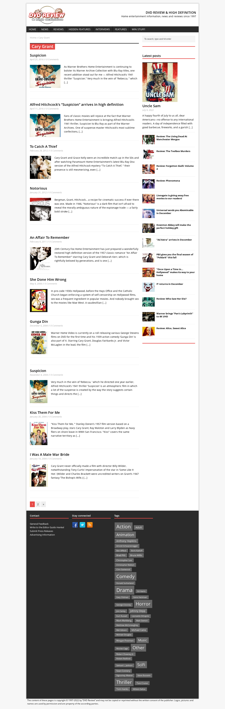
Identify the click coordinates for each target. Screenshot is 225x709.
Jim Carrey (121, 611)
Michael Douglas (123, 634)
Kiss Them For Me (45, 412)
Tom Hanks (122, 689)
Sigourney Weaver (124, 675)
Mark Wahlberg (123, 620)
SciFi (141, 664)
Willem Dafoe (139, 689)
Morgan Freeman (124, 640)
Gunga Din (39, 321)
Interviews (103, 29)
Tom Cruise (142, 683)
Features (121, 29)
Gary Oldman (122, 597)
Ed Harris (141, 591)
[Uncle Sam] (160, 100)
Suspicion (38, 55)
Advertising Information (42, 534)
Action (123, 526)
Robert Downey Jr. (125, 654)
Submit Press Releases (41, 531)
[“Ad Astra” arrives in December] (148, 245)
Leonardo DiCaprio (140, 616)
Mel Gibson (121, 630)
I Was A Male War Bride (49, 454)
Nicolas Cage (122, 648)
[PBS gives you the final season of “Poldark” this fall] (148, 260)
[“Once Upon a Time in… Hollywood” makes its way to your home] (148, 275)
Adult (139, 527)
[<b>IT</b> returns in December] (148, 290)
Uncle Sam (151, 105)
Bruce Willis (136, 555)
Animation (125, 534)
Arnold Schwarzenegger (127, 546)
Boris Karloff (136, 550)
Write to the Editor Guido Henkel (47, 527)
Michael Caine (138, 630)
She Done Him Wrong (48, 279)
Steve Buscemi (143, 675)
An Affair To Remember (49, 237)
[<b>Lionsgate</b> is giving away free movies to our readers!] (148, 201)
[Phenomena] (148, 186)
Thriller (124, 682)
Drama (124, 590)
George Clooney (123, 604)
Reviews (58, 29)
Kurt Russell (121, 616)
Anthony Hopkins (126, 541)
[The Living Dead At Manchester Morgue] (148, 142)
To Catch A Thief (43, 146)
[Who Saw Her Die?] (148, 304)
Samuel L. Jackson (124, 665)
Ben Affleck (121, 550)
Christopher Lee (124, 560)
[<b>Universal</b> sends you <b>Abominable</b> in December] (148, 216)
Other (138, 647)
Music (142, 640)
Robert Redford (123, 658)
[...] (66, 82)
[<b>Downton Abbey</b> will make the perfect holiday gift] (148, 230)
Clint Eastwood (123, 569)
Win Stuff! (138, 29)
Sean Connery (123, 670)
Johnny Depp (137, 611)
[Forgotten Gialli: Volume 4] (148, 171)
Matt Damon (142, 620)
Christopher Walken (125, 565)
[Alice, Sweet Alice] (148, 334)
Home (32, 29)
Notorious (38, 188)
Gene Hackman (140, 597)
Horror (143, 604)
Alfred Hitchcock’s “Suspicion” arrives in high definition (77, 104)
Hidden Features (80, 29)
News (44, 29)
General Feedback (39, 523)
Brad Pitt (121, 555)
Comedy (125, 576)
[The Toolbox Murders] (148, 157)
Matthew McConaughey (127, 625)
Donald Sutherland (125, 583)
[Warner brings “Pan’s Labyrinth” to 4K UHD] (148, 319)
